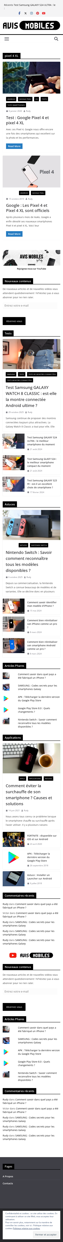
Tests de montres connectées (42, 374)
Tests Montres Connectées (19, 380)
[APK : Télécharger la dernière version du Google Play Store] (14, 859)
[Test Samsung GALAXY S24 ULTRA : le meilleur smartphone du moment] (14, 443)
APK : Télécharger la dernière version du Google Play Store (38, 857)
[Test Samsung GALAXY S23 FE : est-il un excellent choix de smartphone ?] (14, 486)
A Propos (8, 1176)
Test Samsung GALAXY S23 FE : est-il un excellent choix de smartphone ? (42, 484)
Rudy (28, 111)
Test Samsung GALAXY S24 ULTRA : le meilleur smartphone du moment (34, 6)
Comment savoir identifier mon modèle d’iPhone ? (42, 604)
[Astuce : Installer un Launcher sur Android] (14, 879)
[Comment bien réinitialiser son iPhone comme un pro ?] (14, 626)
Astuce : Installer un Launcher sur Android (39, 876)
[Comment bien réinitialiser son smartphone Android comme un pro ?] (14, 648)
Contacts (8, 1183)
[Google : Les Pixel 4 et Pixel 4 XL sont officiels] (31, 171)
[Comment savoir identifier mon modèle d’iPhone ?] (14, 607)
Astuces (23, 545)
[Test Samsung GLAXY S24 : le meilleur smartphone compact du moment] (14, 465)
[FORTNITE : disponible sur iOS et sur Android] (14, 840)
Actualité (11, 193)
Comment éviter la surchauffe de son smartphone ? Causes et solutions (29, 794)
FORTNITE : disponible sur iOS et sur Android (42, 837)
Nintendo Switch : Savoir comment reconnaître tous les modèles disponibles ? (29, 561)
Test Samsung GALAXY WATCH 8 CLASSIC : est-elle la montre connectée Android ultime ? (31, 396)
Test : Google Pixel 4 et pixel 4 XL (27, 120)
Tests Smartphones (16, 105)
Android (11, 99)
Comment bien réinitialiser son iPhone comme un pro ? (42, 624)
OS (36, 99)
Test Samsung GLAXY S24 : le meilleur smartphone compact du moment (42, 462)
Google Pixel (25, 99)
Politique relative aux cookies (26, 1228)
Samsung (11, 374)
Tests (44, 99)
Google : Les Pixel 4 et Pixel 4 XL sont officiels (27, 207)
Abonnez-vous (14, 321)
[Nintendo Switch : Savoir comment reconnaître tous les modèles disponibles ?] (31, 525)
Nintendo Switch (39, 545)
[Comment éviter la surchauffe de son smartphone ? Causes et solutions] (31, 758)
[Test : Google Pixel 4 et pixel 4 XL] (31, 78)
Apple (22, 778)
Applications (35, 778)
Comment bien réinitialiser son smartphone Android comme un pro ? (42, 645)
